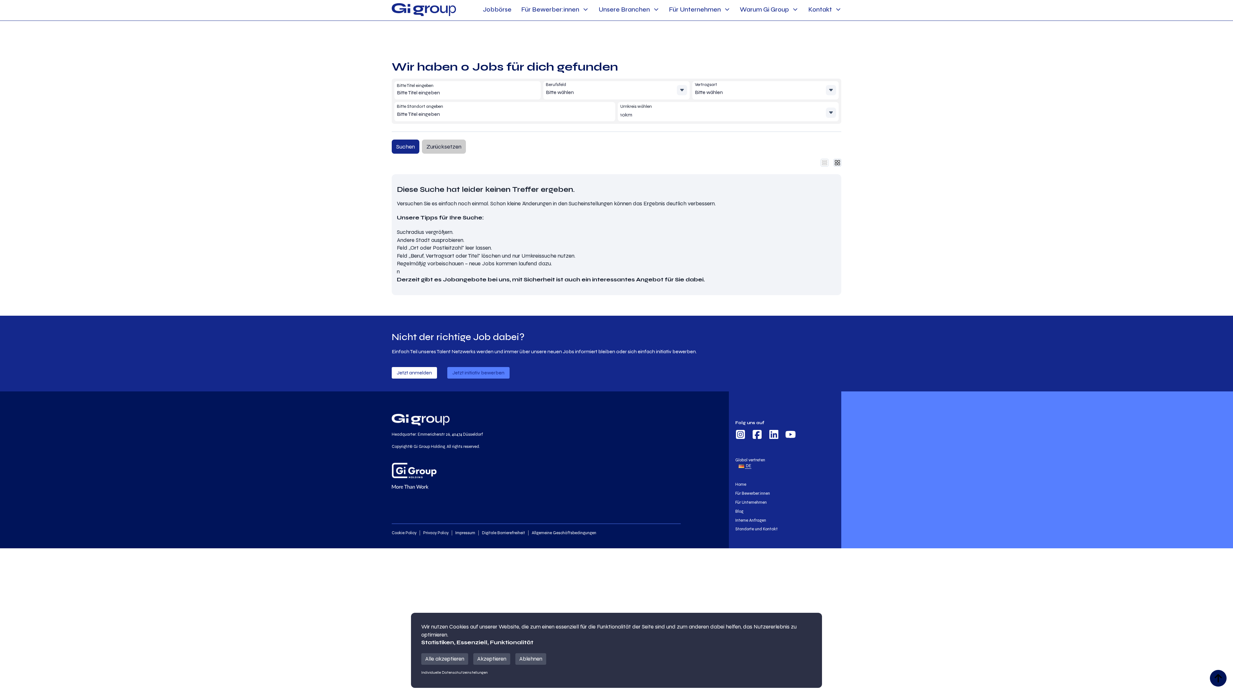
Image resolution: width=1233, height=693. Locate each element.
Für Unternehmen (695, 9)
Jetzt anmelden (414, 373)
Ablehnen (530, 658)
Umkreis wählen (636, 106)
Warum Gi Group (764, 9)
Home (740, 484)
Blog (739, 511)
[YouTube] (790, 435)
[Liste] (824, 163)
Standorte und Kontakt (756, 529)
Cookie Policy (404, 532)
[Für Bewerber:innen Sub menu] (585, 9)
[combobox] (443, 93)
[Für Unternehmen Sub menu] (727, 9)
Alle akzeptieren (444, 658)
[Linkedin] (774, 435)
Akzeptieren (491, 658)
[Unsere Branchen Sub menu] (656, 9)
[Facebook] (757, 435)
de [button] (748, 465)
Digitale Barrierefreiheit (503, 532)
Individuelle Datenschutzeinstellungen (454, 672)
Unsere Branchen (624, 9)
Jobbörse (497, 9)
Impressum (465, 532)
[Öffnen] (682, 90)
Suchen (405, 146)
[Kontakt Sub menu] (838, 9)
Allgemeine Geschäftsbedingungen (564, 532)
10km (626, 115)
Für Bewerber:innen (550, 9)
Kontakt (820, 9)
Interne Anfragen (750, 520)
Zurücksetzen (443, 146)
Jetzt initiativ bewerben (478, 373)
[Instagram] (740, 435)
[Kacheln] (837, 163)
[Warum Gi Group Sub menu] (795, 9)
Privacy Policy (436, 532)
